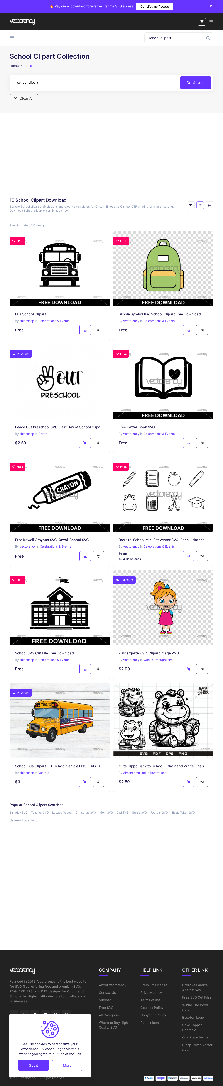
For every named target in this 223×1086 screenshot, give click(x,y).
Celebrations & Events (53, 321)
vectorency (131, 321)
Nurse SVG (139, 812)
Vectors (43, 772)
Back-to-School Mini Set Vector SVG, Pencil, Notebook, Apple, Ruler (163, 540)
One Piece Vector (195, 1037)
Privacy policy (151, 993)
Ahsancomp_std (134, 772)
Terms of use (150, 1000)
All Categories (110, 1015)
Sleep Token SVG (183, 812)
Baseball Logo (193, 1017)
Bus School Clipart (30, 314)
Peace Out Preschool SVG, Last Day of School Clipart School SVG (59, 427)
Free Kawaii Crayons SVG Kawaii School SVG (52, 540)
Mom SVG (106, 812)
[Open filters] (191, 205)
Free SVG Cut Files (196, 997)
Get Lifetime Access (154, 6)
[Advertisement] (111, 156)
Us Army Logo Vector (24, 820)
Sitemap (105, 1000)
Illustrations (158, 772)
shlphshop (27, 321)
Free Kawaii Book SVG (137, 427)
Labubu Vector (62, 812)
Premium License (153, 985)
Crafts (42, 434)
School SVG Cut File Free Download (44, 653)
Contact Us (107, 993)
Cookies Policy (151, 1008)
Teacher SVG (40, 812)
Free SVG (106, 1008)
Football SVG (159, 812)
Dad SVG (122, 812)
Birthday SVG (19, 812)
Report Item (149, 1023)
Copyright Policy (153, 1015)
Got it (33, 1065)
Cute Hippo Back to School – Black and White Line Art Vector (163, 766)
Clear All (26, 98)
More (67, 1065)
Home (14, 66)
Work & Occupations (158, 660)
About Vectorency (112, 985)
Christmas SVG (86, 812)
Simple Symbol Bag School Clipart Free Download (160, 314)
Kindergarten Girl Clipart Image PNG (149, 653)
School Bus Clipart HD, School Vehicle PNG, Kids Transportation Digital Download (59, 766)
